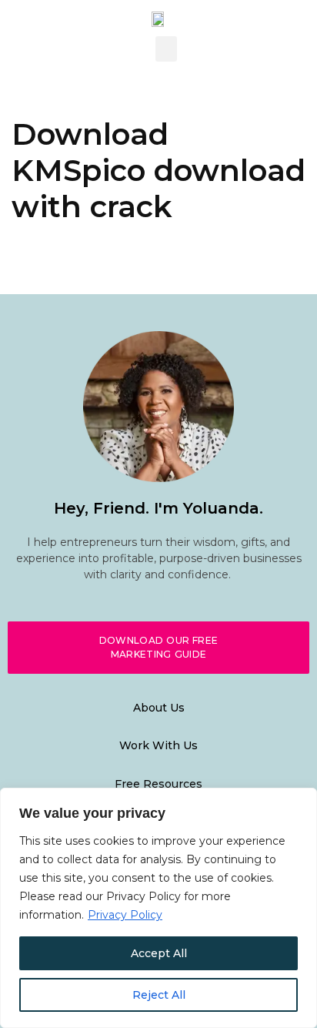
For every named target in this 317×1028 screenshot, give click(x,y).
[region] (158, 908)
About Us (159, 708)
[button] (166, 49)
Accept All (159, 953)
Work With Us (158, 745)
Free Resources (158, 784)
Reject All (158, 995)
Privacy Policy (125, 915)
